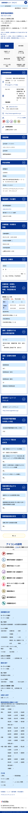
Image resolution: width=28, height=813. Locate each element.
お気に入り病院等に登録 (7, 18)
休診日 (4, 266)
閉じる (14, 536)
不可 (4, 431)
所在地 (4, 176)
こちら (17, 547)
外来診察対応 (6, 319)
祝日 (22, 274)
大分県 (16, 762)
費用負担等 (7, 59)
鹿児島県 (10, 765)
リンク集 (3, 785)
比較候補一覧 (18, 658)
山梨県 (16, 731)
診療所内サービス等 (21, 52)
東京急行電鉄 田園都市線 (10, 343)
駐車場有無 (6, 365)
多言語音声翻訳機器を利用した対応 (12, 428)
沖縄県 (9, 768)
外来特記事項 (6, 248)
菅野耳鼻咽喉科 (7, 154)
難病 (19, 643)
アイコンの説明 (21, 118)
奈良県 (22, 740)
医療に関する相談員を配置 (10, 523)
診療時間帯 (6, 233)
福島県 (22, 715)
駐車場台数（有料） (8, 372)
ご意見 (2, 776)
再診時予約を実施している (10, 315)
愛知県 (22, 734)
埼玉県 (9, 721)
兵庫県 (16, 740)
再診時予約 (6, 312)
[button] (14, 137)
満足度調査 (18, 776)
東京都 (22, 721)
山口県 (16, 750)
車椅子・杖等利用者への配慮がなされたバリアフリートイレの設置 (13, 466)
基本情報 (21, 46)
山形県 (16, 715)
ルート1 (5, 340)
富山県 (16, 728)
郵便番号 (5, 169)
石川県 (22, 728)
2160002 (5, 172)
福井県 (9, 731)
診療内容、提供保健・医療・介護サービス (21, 58)
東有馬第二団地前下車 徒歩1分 (12, 347)
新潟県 (9, 728)
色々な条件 (21, 682)
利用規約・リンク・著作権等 (8, 792)
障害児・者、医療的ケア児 (16, 640)
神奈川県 (10, 725)
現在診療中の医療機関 (7, 624)
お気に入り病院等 (5, 658)
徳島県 (9, 753)
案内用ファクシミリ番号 (9, 213)
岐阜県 (9, 734)
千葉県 (16, 721)
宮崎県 (22, 762)
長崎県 (22, 759)
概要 (7, 45)
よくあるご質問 (19, 782)
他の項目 (11, 652)
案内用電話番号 (7, 205)
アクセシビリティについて (8, 795)
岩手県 (16, 712)
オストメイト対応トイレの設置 (11, 474)
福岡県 (9, 759)
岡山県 (22, 746)
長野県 (22, 731)
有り (4, 368)
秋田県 (9, 715)
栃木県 (16, 718)
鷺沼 (19, 343)
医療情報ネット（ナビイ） (9, 3)
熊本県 (9, 762)
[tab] (7, 46)
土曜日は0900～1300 (8, 251)
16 (3, 382)
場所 (19, 631)
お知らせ (3, 782)
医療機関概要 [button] (6, 72)
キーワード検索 (5, 618)
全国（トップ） (5, 697)
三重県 (9, 737)
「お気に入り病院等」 (21, 21)
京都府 (22, 737)
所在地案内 (20, 792)
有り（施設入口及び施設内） (10, 452)
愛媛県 (22, 753)
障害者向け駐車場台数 (9, 386)
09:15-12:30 (6, 237)
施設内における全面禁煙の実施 (11, 495)
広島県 (9, 750)
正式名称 (5, 151)
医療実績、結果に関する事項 (21, 65)
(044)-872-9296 (7, 216)
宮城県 (22, 712)
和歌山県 (10, 743)
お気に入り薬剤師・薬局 (7, 689)
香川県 (16, 753)
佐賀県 (16, 759)
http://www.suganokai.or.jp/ (13, 113)
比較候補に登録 (5, 25)
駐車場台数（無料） (8, 379)
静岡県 (16, 734)
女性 (10, 643)
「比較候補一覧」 (15, 28)
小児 (19, 637)
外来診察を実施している (9, 322)
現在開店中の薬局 (5, 675)
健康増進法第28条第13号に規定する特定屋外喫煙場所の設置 (13, 503)
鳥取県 (9, 746)
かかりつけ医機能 (7, 65)
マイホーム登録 (5, 779)
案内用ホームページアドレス (10, 407)
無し (4, 461)
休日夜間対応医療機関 (21, 624)
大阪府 (9, 740)
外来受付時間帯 (7, 240)
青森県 (9, 712)
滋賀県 (16, 737)
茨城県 (9, 718)
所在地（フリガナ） (8, 185)
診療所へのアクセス (7, 52)
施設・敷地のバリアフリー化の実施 (12, 449)
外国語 (11, 634)
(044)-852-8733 (13, 107)
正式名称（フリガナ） (9, 144)
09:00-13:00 (6, 244)
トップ (2, 6)
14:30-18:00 (13, 237)
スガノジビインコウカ (9, 147)
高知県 (9, 756)
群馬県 (22, 718)
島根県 (16, 746)
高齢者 (11, 637)
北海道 (9, 709)
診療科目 (11, 631)
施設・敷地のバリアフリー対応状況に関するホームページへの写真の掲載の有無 (13, 457)
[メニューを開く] (25, 2)
